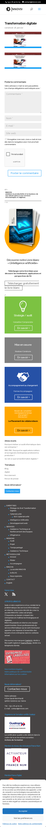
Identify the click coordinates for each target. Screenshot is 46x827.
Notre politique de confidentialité (30, 824)
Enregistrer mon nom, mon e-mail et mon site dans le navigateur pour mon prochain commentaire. (23, 141)
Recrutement (10, 475)
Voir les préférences (23, 818)
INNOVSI (9, 567)
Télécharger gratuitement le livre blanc (22, 285)
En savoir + (23, 328)
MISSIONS (10, 538)
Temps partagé (16, 548)
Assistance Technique (19, 551)
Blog (6, 469)
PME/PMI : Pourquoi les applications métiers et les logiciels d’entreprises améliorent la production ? (22, 452)
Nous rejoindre (16, 576)
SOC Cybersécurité (21, 517)
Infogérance (15, 535)
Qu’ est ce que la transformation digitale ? (21, 459)
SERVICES (10, 527)
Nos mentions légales (13, 669)
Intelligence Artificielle (19, 520)
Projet (12, 544)
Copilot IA (28, 640)
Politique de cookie (10, 824)
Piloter (12, 560)
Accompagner (16, 564)
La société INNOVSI (18, 569)
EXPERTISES (11, 506)
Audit (12, 541)
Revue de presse (12, 479)
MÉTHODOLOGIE (13, 554)
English (9, 583)
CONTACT (10, 579)
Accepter (23, 811)
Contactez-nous (12, 491)
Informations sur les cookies (16, 674)
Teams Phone (26, 643)
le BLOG (13, 573)
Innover (13, 557)
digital (7, 472)
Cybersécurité (16, 514)
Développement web (18, 523)
